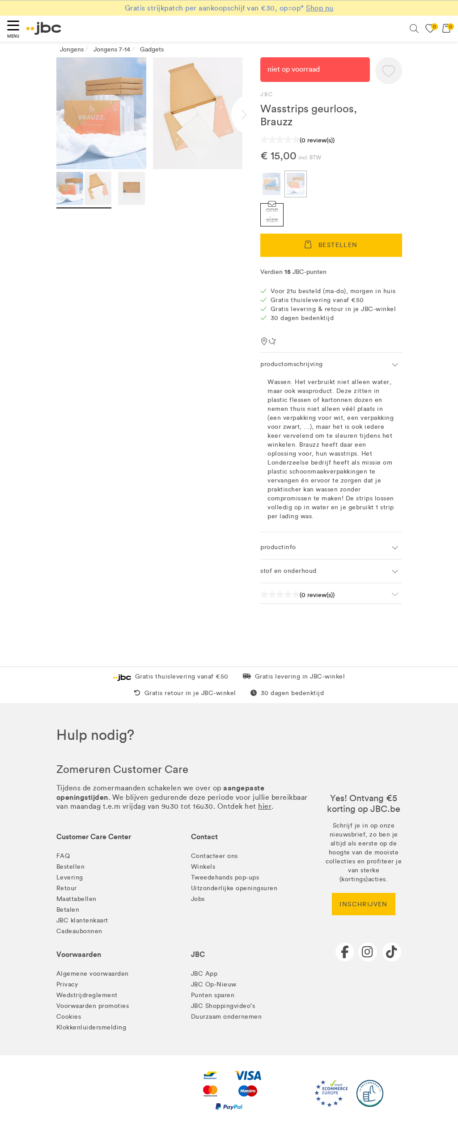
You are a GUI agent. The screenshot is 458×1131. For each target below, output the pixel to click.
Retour (66, 888)
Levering (69, 877)
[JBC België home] (44, 28)
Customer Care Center (93, 836)
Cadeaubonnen (79, 931)
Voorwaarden (78, 954)
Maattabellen (76, 899)
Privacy (67, 984)
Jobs (198, 899)
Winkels (203, 867)
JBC (266, 94)
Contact (204, 836)
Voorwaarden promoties (92, 1006)
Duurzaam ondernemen (226, 1016)
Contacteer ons (214, 856)
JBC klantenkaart (82, 920)
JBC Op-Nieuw (214, 984)
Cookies (68, 1016)
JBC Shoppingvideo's (223, 1006)
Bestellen (70, 867)
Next (251, 114)
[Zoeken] (414, 28)
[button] (388, 70)
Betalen (68, 909)
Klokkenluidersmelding (91, 1027)
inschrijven (363, 904)
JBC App (204, 973)
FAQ (63, 856)
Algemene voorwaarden (92, 973)
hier (264, 806)
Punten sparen (213, 995)
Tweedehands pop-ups (225, 877)
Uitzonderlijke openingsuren (234, 888)
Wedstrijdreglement (87, 995)
